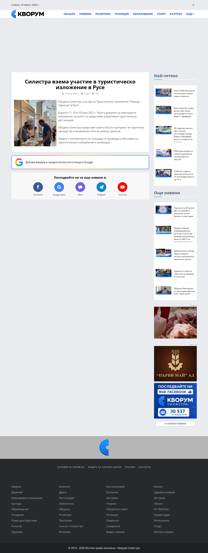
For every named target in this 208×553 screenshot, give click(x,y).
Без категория (115, 486)
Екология (112, 492)
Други (62, 492)
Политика (103, 14)
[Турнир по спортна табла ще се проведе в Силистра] (163, 273)
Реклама (130, 467)
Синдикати (113, 526)
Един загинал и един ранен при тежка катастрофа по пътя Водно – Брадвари (184, 112)
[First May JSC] (175, 364)
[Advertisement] (104, 42)
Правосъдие (162, 514)
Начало (69, 14)
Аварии (16, 486)
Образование (143, 14)
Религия (16, 526)
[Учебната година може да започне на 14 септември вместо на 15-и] (163, 173)
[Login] (193, 4)
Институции (66, 498)
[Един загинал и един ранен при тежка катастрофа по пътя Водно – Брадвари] (163, 110)
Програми (65, 520)
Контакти (145, 467)
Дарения (16, 492)
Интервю (112, 498)
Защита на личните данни (105, 467)
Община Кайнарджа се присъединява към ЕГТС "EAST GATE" (184, 291)
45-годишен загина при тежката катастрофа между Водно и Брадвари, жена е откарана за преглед (183, 135)
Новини (85, 14)
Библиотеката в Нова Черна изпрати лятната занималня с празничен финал (184, 255)
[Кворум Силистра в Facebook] (175, 401)
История (159, 498)
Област (158, 503)
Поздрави (17, 514)
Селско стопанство (71, 526)
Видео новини (115, 532)
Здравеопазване (164, 492)
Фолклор (64, 532)
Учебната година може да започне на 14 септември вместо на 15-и (184, 175)
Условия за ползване (71, 467)
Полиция (122, 14)
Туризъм (16, 532)
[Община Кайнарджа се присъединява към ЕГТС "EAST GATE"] (163, 290)
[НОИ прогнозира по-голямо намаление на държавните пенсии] (163, 153)
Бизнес (158, 486)
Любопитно (66, 503)
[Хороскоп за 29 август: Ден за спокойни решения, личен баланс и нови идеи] (163, 210)
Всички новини (163, 532)
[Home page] (27, 14)
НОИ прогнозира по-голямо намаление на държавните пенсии (183, 155)
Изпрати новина (176, 423)
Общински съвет (117, 509)
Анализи (64, 486)
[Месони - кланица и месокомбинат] (175, 337)
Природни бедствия (24, 520)
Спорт (161, 14)
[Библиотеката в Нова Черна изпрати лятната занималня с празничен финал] (163, 253)
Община (64, 509)
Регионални (161, 520)
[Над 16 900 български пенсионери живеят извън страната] (163, 92)
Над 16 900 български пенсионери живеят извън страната (184, 93)
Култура (176, 14)
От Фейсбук (161, 509)
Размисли (112, 520)
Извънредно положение (26, 498)
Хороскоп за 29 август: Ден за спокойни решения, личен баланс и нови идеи (184, 212)
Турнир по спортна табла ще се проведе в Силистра (184, 274)
